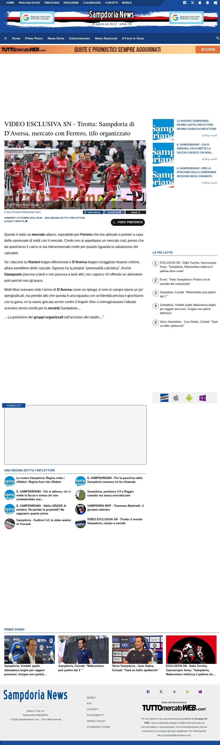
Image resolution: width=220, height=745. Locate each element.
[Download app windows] (215, 3)
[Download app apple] (200, 3)
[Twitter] (192, 3)
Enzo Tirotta (16, 221)
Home (10, 3)
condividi (113, 212)
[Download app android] (208, 3)
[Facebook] (185, 3)
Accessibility (95, 715)
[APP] (165, 397)
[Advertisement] (185, 573)
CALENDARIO (92, 3)
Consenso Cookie (98, 727)
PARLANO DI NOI (29, 3)
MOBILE (127, 3)
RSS (89, 703)
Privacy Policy (96, 721)
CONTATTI (111, 3)
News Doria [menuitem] (56, 38)
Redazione (71, 3)
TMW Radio (51, 3)
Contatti (92, 709)
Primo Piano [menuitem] (34, 38)
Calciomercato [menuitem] (79, 38)
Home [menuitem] (16, 38)
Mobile (91, 697)
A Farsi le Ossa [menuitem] (133, 38)
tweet (134, 212)
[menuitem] (5, 38)
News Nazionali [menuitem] (106, 38)
